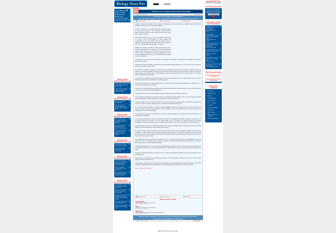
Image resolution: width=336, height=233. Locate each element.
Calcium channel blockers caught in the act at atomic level (121, 207)
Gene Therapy (212, 102)
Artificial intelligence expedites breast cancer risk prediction (120, 168)
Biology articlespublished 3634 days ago (122, 80)
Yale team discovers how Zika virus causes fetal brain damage (121, 191)
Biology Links (119, 16)
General (210, 105)
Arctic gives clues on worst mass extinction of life (121, 202)
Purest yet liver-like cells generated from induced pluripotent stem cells (121, 174)
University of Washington (145, 168)
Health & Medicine (213, 107)
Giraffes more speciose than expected (120, 102)
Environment (211, 100)
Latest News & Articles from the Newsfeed (213, 23)
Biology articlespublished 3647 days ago (122, 140)
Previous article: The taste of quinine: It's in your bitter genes (168, 16)
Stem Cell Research (213, 118)
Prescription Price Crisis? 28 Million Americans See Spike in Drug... (212, 45)
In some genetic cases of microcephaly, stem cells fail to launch (121, 186)
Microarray (211, 109)
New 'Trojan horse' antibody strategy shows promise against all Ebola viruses (121, 107)
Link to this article (165, 21)
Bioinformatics (197, 14)
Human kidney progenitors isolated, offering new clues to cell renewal (121, 85)
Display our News (120, 12)
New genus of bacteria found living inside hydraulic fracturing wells (121, 127)
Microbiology (211, 112)
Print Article (187, 21)
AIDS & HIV (211, 91)
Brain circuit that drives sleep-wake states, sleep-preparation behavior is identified (121, 120)
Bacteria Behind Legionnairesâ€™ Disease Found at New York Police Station (212, 37)
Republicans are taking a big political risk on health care (212, 59)
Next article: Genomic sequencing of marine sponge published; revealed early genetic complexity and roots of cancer (168, 18)
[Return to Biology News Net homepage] (130, 6)
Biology (210, 96)
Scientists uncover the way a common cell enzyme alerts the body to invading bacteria (121, 197)
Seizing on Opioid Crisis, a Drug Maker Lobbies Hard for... (212, 52)
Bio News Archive (120, 14)
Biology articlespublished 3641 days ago (122, 115)
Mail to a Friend (141, 21)
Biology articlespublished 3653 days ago (122, 181)
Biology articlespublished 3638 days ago (122, 97)
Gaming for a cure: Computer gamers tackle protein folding (171, 11)
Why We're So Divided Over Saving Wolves (212, 65)
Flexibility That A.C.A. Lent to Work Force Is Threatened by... (212, 29)
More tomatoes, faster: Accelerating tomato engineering (120, 149)
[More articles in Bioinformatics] (136, 12)
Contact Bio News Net (121, 18)
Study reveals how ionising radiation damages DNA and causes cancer (121, 90)
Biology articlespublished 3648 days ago (122, 157)
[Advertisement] (186, 42)
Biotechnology (212, 98)
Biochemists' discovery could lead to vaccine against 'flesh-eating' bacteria (120, 132)
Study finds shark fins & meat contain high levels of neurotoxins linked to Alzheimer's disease (121, 162)
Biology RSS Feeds (120, 10)
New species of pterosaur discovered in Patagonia (121, 145)
